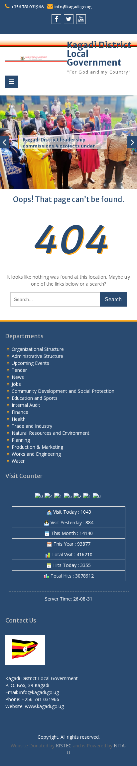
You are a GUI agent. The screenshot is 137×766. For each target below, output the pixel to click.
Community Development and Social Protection (63, 391)
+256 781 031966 (27, 6)
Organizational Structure (38, 349)
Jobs (16, 384)
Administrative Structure (37, 356)
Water (18, 461)
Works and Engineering (36, 454)
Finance (20, 412)
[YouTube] (81, 19)
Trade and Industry (32, 426)
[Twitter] (68, 19)
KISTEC (63, 745)
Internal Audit (26, 405)
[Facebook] (56, 19)
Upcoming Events (30, 363)
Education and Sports (35, 398)
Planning (21, 440)
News (18, 377)
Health (19, 419)
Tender (19, 370)
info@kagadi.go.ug (73, 6)
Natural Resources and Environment (50, 433)
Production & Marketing (37, 447)
